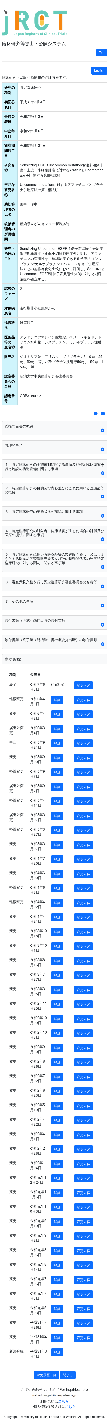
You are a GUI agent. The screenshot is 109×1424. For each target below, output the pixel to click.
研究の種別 (9, 90)
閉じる (68, 1375)
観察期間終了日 (9, 150)
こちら (63, 1401)
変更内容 (83, 685)
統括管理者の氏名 (9, 209)
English (99, 70)
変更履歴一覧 (46, 1375)
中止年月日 (9, 133)
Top (101, 52)
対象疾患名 (9, 310)
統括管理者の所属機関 (9, 231)
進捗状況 (9, 325)
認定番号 (9, 398)
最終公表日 (9, 119)
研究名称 (9, 167)
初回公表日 (9, 104)
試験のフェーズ (9, 293)
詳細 (57, 700)
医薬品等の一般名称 (9, 342)
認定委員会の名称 (9, 381)
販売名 (9, 356)
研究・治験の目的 (9, 253)
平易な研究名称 (9, 189)
